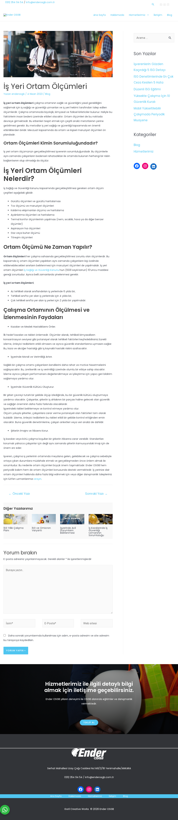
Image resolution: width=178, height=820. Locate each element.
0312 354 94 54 (14, 2)
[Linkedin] (168, 4)
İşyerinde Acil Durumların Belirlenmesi (68, 530)
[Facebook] (161, 4)
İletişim (158, 15)
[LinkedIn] (153, 166)
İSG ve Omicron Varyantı (41, 529)
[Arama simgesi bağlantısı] (153, 4)
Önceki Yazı (19, 493)
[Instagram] (164, 4)
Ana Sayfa (99, 15)
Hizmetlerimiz (137, 15)
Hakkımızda (117, 15)
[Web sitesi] (97, 624)
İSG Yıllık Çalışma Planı (13, 529)
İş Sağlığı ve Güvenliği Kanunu (41, 270)
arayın (37, 479)
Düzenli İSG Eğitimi (147, 89)
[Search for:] (154, 38)
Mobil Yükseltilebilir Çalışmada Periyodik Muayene (149, 114)
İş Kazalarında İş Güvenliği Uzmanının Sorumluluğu (98, 531)
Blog (169, 15)
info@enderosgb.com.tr (40, 2)
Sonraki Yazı (96, 493)
